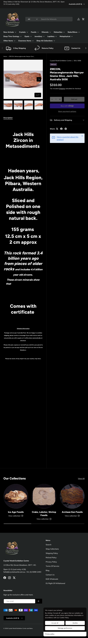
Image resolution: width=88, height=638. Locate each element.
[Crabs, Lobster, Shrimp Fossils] (44, 496)
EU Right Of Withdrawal (55, 583)
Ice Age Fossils (16, 512)
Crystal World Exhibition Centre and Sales (20, 628)
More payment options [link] (67, 111)
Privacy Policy (51, 562)
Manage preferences (65, 628)
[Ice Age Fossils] (16, 496)
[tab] (8, 117)
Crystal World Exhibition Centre (61, 61)
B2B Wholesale (52, 579)
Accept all (54, 623)
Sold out (74, 99)
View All (81, 478)
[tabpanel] (23, 290)
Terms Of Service (52, 566)
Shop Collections (52, 549)
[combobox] (49, 19)
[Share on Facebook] (61, 129)
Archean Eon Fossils (72, 512)
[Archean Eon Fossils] (72, 496)
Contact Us (50, 575)
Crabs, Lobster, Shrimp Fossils (44, 514)
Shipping (62, 89)
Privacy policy (49, 634)
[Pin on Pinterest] (66, 129)
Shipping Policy (52, 553)
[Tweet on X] (57, 129)
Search (48, 545)
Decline (75, 623)
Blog (47, 570)
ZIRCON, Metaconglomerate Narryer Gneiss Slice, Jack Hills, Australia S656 (22, 56)
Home (5, 56)
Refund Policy (51, 557)
